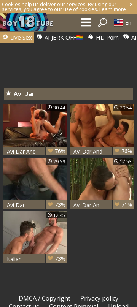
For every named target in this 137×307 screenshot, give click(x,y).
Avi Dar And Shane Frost (36, 151)
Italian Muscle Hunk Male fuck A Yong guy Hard (36, 259)
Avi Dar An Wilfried (102, 205)
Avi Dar (36, 205)
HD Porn (106, 37)
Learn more (112, 9)
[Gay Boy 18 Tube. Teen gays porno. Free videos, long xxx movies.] (30, 24)
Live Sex (20, 37)
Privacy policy (99, 298)
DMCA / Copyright (44, 298)
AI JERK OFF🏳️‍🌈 (63, 37)
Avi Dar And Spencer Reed (102, 151)
